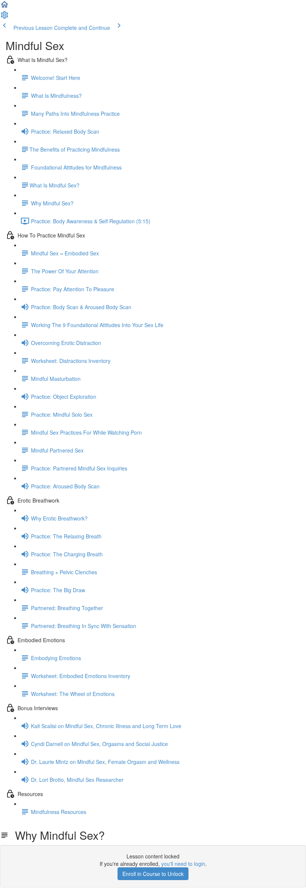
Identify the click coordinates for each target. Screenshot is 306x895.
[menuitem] (4, 17)
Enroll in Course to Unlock (153, 873)
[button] (4, 6)
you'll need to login (183, 863)
